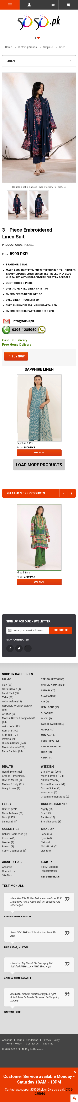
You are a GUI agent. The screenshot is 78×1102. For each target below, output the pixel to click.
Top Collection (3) (52, 679)
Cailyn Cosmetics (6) (14, 850)
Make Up (47, 829)
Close (75, 1072)
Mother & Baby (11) (13, 784)
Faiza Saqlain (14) (12, 751)
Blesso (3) (8, 846)
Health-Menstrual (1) (14, 771)
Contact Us (8, 871)
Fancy (6, 804)
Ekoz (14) (46, 752)
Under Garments (54, 804)
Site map (48, 1043)
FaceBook (10, 648)
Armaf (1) (46, 757)
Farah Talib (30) (11, 693)
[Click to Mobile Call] (6, 330)
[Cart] (68, 5)
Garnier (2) (8, 842)
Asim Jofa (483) (11, 726)
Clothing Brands (27, 47)
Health (7, 766)
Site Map (7, 875)
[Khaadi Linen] (39, 537)
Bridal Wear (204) (51, 771)
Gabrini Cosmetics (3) (14, 834)
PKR (52, 5)
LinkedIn (28, 648)
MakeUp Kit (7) (49, 846)
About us (7, 1040)
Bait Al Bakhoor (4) (52, 724)
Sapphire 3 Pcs (25, 443)
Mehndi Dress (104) (52, 775)
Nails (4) (46, 842)
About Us (7, 867)
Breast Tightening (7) (14, 775)
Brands (6, 679)
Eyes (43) (46, 838)
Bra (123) (46, 813)
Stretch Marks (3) (12, 780)
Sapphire (48, 47)
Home (8, 47)
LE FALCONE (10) (50, 707)
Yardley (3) (47, 729)
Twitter (19, 648)
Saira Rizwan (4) (11, 689)
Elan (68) (7, 685)
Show (71, 60)
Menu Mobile (10, 5)
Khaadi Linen (24, 572)
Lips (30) (46, 850)
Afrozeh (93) (9, 714)
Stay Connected (17, 639)
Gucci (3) (46, 718)
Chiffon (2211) (10, 809)
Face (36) (46, 834)
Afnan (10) (47, 713)
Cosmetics (10, 829)
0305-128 (24, 330)
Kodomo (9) (8, 838)
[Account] (29, 5)
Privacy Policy (51, 1040)
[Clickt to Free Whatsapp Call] (41, 329)
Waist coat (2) (49, 792)
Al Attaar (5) (48, 696)
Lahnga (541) (9, 821)
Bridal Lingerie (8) (51, 821)
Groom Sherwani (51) (53, 784)
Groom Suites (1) (50, 788)
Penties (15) (48, 817)
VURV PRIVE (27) (50, 741)
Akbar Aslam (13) (12, 701)
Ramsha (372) (10, 730)
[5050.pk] (39, 18)
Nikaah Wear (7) (50, 780)
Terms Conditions (27, 1040)
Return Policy (14, 1043)
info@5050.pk (23, 321)
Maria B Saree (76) (12, 813)
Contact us (32, 1043)
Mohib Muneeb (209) (13, 747)
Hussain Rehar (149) (14, 743)
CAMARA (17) (48, 690)
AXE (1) (45, 701)
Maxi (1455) (9, 817)
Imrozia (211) (9, 739)
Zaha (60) (7, 697)
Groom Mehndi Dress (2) (55, 796)
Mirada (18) (47, 735)
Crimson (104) (10, 734)
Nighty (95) (47, 809)
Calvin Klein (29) (51, 746)
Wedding (47, 766)
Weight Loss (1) (11, 788)
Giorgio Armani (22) (52, 685)
